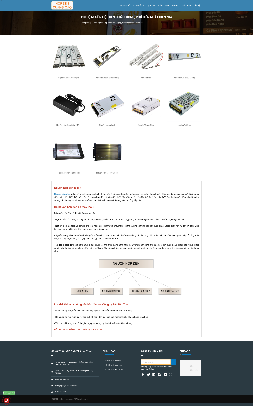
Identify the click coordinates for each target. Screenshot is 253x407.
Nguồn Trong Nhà (146, 125)
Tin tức (175, 5)
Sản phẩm (137, 5)
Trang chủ (125, 5)
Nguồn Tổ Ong (184, 125)
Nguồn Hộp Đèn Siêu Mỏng (68, 125)
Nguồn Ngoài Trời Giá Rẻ (107, 173)
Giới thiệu (186, 5)
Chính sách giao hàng (114, 365)
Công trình (163, 5)
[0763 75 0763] (6, 400)
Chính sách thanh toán (114, 369)
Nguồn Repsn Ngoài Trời (69, 173)
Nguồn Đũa (146, 77)
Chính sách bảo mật (113, 361)
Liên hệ (197, 5)
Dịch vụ (150, 5)
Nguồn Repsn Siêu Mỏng (107, 77)
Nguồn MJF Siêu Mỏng (184, 77)
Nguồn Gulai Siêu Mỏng (68, 77)
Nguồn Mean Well (107, 125)
